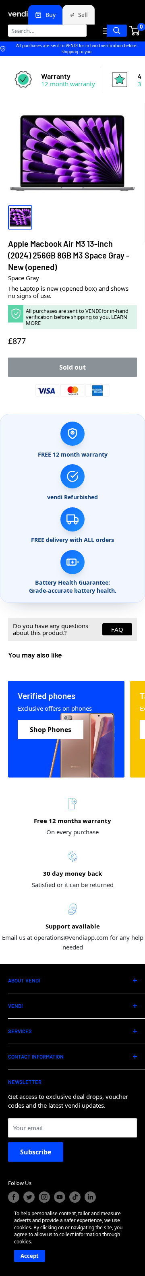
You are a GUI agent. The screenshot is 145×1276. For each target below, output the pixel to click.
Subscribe (35, 1152)
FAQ (117, 629)
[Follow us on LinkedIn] (90, 1197)
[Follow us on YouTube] (59, 1197)
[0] (135, 30)
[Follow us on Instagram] (44, 1197)
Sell (83, 15)
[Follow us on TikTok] (75, 1197)
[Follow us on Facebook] (13, 1197)
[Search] (117, 31)
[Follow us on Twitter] (29, 1197)
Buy (51, 15)
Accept (30, 1255)
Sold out (72, 367)
